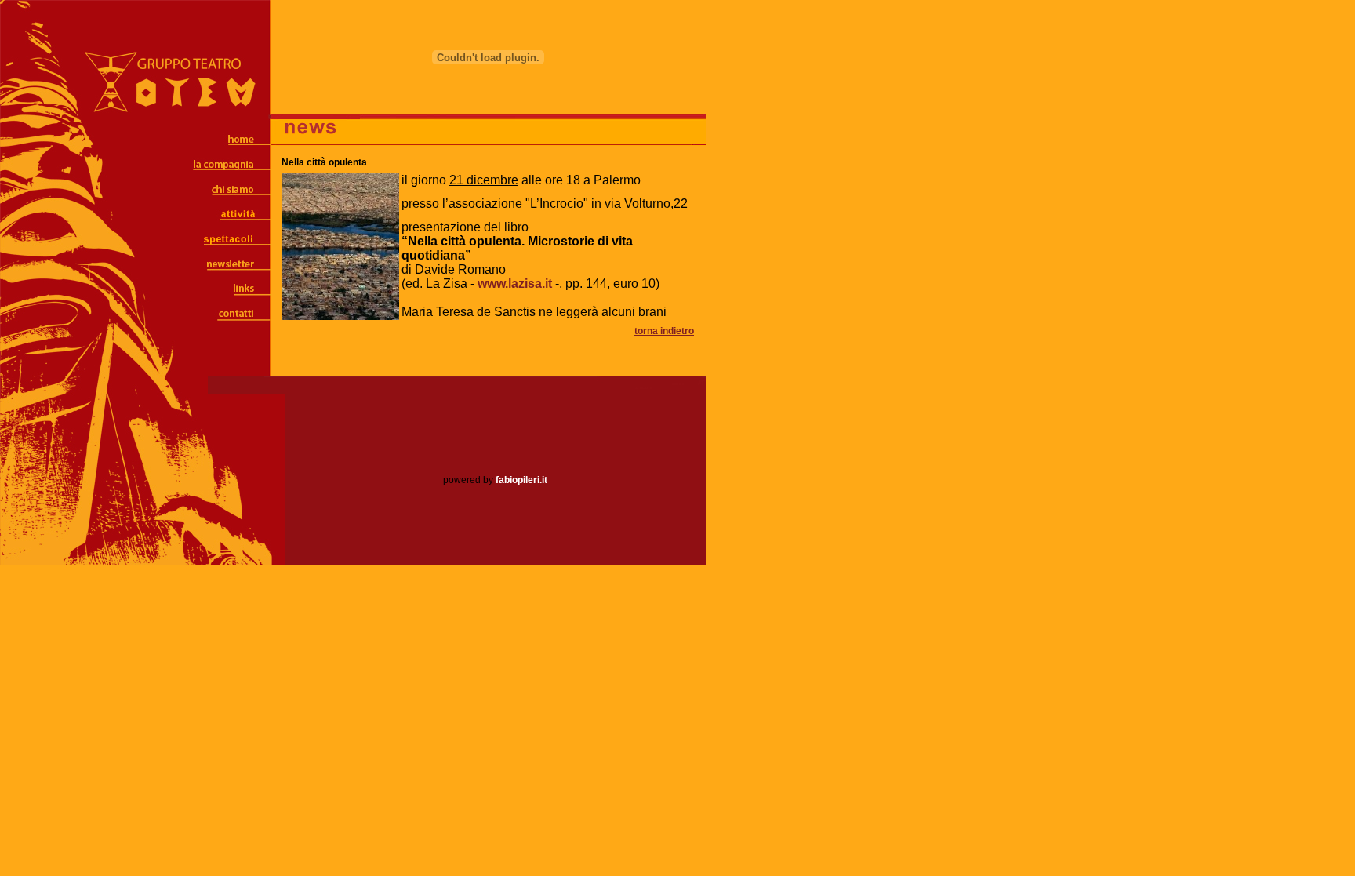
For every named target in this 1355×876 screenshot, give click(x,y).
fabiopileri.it (521, 479)
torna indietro (664, 330)
